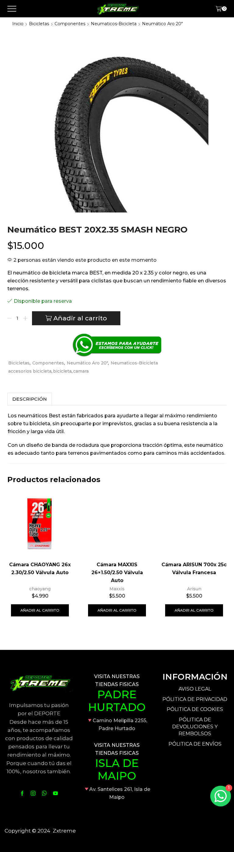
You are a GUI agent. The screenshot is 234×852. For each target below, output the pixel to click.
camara (81, 371)
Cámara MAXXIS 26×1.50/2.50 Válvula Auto (117, 572)
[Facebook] (22, 793)
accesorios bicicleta (29, 371)
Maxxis (117, 589)
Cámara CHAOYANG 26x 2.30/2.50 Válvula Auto (40, 568)
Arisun (194, 589)
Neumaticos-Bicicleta (113, 23)
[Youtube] (55, 793)
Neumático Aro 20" (162, 23)
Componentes (70, 23)
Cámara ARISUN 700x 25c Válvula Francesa (194, 568)
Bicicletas (39, 23)
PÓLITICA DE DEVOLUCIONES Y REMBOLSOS (195, 726)
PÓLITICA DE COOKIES (195, 709)
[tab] (29, 399)
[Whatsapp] (44, 793)
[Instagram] (33, 793)
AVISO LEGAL (195, 689)
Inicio (17, 23)
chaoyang (40, 589)
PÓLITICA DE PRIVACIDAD (194, 699)
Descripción (29, 399)
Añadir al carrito (80, 318)
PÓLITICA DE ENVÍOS (195, 744)
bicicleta (62, 371)
